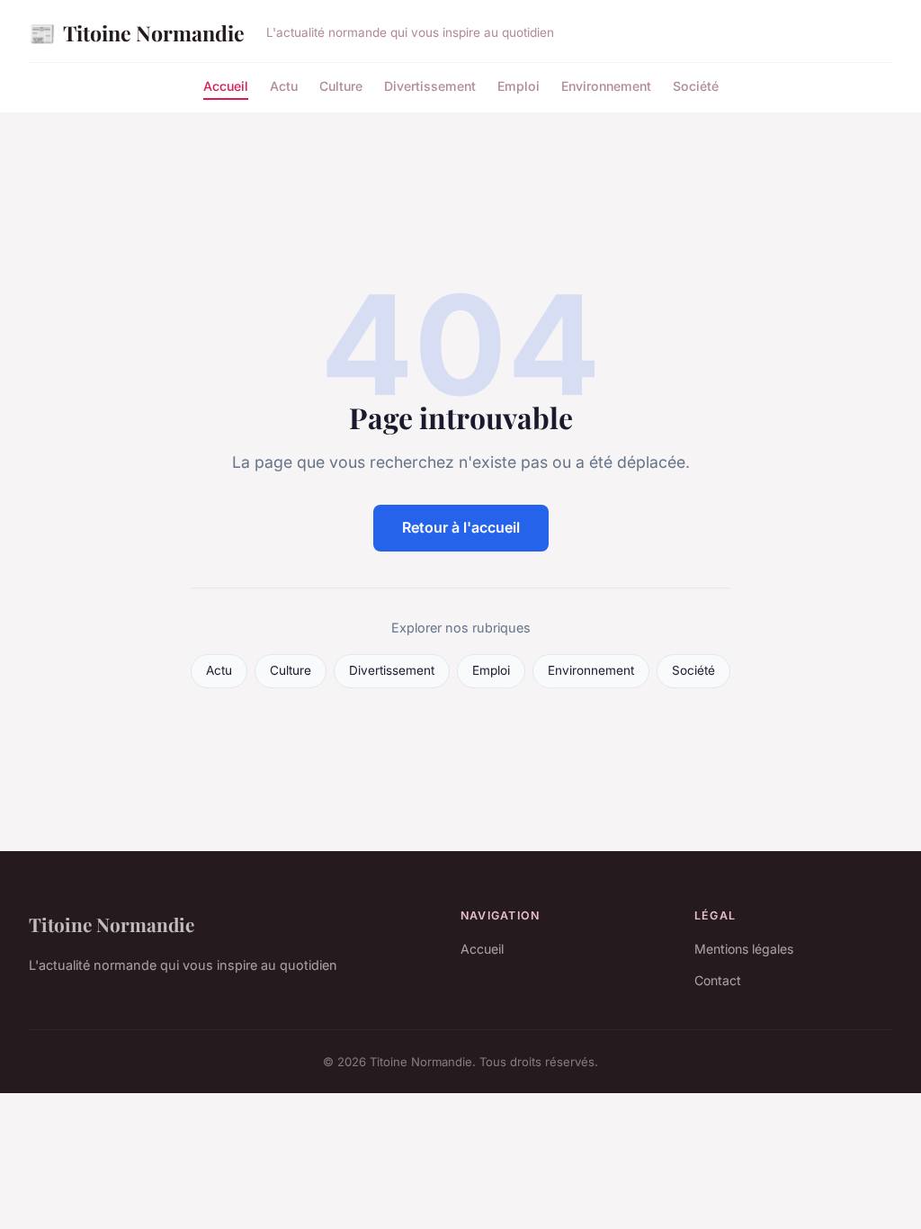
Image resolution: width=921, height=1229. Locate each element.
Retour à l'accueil (461, 527)
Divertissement (430, 86)
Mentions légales (743, 948)
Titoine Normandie (137, 32)
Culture (340, 86)
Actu (284, 86)
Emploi (518, 86)
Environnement (606, 86)
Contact (717, 980)
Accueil (225, 86)
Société (696, 86)
